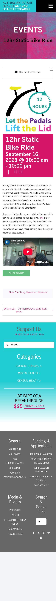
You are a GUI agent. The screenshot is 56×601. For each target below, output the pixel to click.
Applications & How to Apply (41, 479)
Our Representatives (15, 461)
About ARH (15, 449)
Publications (15, 529)
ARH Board (15, 454)
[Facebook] (33, 533)
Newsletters (15, 534)
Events (15, 515)
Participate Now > (34, 406)
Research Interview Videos (15, 522)
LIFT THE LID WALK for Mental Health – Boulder (32, 310)
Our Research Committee (41, 470)
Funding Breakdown (41, 454)
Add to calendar (16, 273)
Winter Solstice (10, 309)
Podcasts (15, 510)
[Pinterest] (48, 533)
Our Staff (14, 468)
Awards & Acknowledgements (15, 475)
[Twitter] (38, 533)
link (41, 218)
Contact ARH (41, 486)
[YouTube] (41, 537)
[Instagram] (43, 533)
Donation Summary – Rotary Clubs (41, 461)
